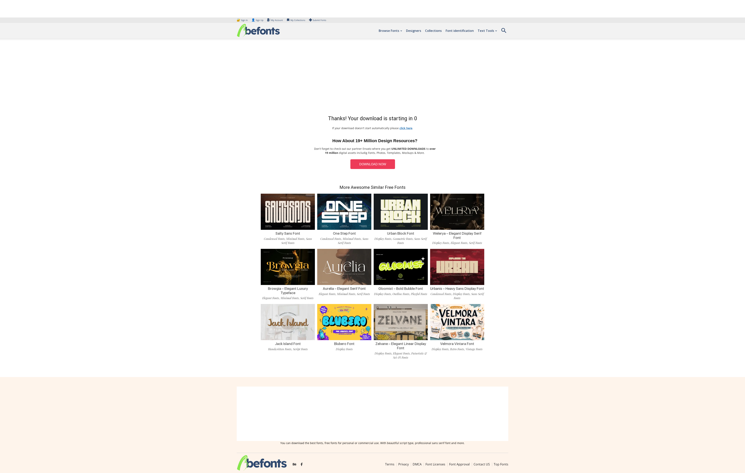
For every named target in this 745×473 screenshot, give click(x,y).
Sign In (242, 20)
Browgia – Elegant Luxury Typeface (288, 291)
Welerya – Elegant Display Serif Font (457, 235)
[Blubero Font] (344, 322)
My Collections (297, 20)
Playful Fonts (419, 294)
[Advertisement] (372, 78)
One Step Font (344, 233)
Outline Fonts (400, 294)
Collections (433, 31)
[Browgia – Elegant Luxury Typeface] (288, 266)
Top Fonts (501, 464)
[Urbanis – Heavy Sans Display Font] (457, 266)
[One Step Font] (344, 211)
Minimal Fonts (295, 239)
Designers (413, 31)
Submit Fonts (319, 20)
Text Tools (486, 31)
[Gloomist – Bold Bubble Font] (401, 266)
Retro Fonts (457, 349)
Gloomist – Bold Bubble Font (400, 289)
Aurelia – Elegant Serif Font (344, 289)
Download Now (372, 164)
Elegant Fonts (459, 243)
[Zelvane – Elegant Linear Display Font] (401, 322)
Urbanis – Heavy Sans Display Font (457, 289)
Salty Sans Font (287, 233)
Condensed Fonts (274, 239)
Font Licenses (435, 464)
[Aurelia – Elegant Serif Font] (344, 266)
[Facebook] (301, 464)
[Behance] (294, 464)
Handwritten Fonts (279, 349)
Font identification (460, 31)
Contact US (482, 464)
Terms (389, 464)
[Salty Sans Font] (288, 211)
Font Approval (459, 464)
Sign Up (257, 20)
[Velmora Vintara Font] (457, 322)
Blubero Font (344, 344)
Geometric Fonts (403, 239)
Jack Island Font (288, 344)
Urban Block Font (400, 233)
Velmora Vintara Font (457, 344)
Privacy (403, 464)
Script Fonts (300, 349)
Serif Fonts (475, 243)
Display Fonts (382, 239)
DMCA (417, 464)
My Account (277, 20)
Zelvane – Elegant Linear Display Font (400, 346)
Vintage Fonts (474, 349)
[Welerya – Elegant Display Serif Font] (457, 211)
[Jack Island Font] (288, 322)
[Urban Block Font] (401, 211)
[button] (503, 32)
